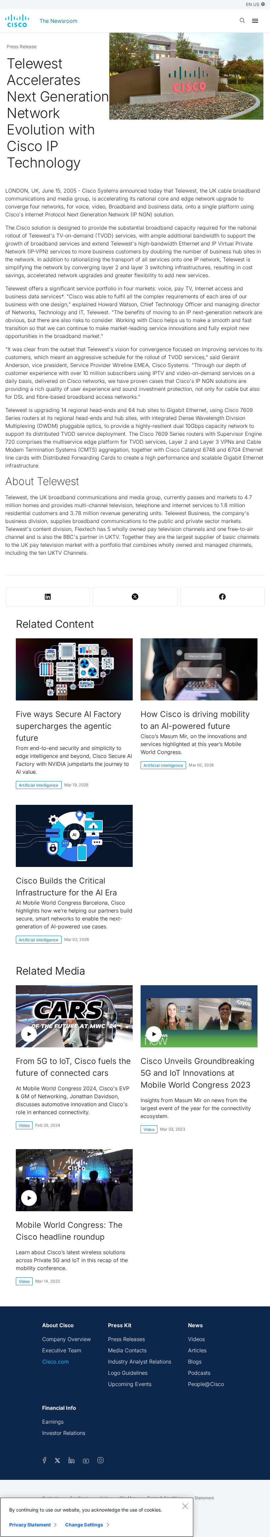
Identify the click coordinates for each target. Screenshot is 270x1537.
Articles (197, 1350)
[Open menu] (255, 20)
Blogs (195, 1361)
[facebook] (44, 1461)
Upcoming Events (129, 1384)
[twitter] (58, 1461)
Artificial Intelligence (39, 785)
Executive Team (61, 1350)
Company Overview (66, 1339)
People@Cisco (206, 1384)
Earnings (53, 1421)
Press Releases (126, 1339)
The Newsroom (58, 21)
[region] (97, 1517)
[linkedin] (71, 1461)
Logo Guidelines (128, 1372)
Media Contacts (127, 1350)
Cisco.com (55, 1361)
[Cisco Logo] (17, 21)
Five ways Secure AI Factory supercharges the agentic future (68, 726)
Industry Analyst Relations (139, 1361)
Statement (204, 1497)
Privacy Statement (30, 1524)
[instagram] (100, 1461)
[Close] (185, 1506)
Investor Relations (63, 1433)
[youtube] (86, 1461)
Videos (196, 1339)
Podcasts (199, 1372)
